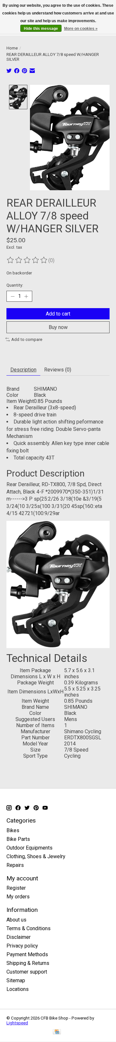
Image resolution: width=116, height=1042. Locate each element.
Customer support (26, 972)
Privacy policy (22, 946)
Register (16, 888)
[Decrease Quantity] (12, 296)
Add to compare (26, 339)
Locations (17, 989)
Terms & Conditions (28, 928)
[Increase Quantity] (26, 296)
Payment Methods (27, 954)
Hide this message (41, 28)
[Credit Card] (57, 1032)
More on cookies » (81, 28)
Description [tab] (23, 370)
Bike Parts (18, 839)
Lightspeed (17, 1022)
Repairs (15, 865)
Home (12, 48)
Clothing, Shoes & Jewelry (35, 856)
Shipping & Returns (27, 963)
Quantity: (14, 285)
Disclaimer (18, 937)
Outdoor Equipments (29, 848)
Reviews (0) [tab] (57, 370)
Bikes (12, 830)
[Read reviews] (27, 260)
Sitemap (15, 980)
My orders (18, 897)
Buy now (58, 327)
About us (16, 920)
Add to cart (58, 314)
